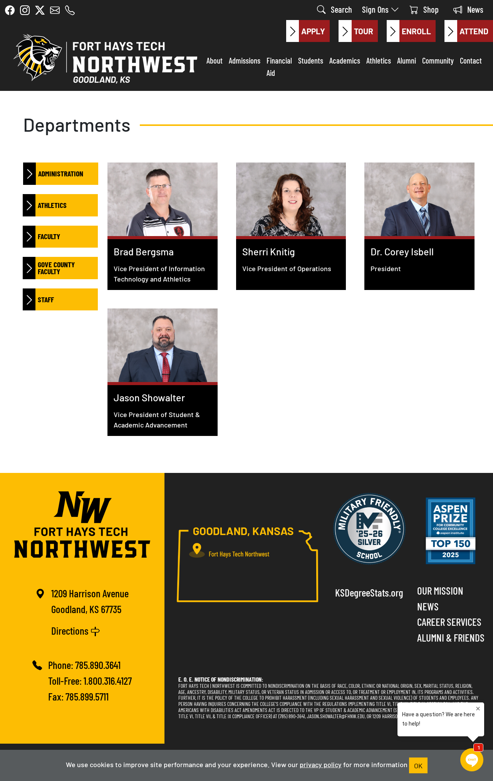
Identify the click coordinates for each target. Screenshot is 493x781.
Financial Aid (279, 66)
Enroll (416, 30)
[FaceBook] (10, 10)
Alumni (406, 60)
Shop (430, 9)
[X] (40, 10)
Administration (60, 173)
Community (438, 60)
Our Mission (440, 590)
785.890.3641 (98, 664)
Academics (344, 60)
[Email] (55, 10)
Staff (46, 299)
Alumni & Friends (451, 637)
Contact (471, 60)
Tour (363, 30)
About (214, 60)
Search (340, 9)
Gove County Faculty (56, 267)
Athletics (378, 60)
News (474, 9)
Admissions (244, 60)
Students (310, 60)
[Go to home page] (103, 57)
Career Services (449, 621)
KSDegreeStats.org (369, 592)
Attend (473, 30)
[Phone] (70, 10)
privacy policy (321, 764)
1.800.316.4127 (108, 680)
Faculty (49, 236)
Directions (71, 630)
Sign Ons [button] (376, 9)
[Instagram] (25, 10)
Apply (313, 30)
